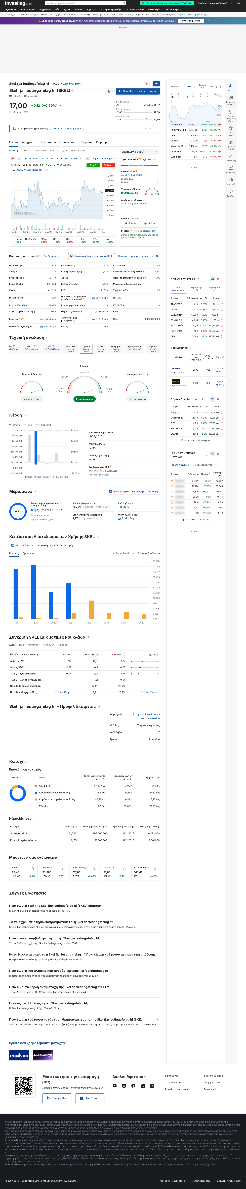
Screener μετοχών (135, 9)
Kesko (15, 867)
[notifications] (232, 3)
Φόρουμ (101, 142)
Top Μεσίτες (179, 347)
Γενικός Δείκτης (179, 124)
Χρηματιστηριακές (148, 725)
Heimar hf (47, 867)
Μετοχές (215, 86)
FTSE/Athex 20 (178, 130)
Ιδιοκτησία (41, 150)
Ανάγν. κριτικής (220, 369)
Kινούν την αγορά (183, 278)
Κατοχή (17, 761)
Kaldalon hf (109, 867)
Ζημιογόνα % (214, 288)
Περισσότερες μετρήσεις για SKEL (139, 256)
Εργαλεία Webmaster (177, 1089)
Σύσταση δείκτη (78, 150)
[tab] (11, 349)
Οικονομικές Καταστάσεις (59, 142)
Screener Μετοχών (29, 14)
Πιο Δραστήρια (178, 288)
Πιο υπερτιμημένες (202, 465)
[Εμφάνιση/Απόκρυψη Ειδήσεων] (88, 158)
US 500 (174, 140)
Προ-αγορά (55, 14)
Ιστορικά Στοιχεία (58, 150)
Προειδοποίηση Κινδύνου (228, 1181)
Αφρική (181, 14)
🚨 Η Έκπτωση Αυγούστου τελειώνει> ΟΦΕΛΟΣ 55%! (167, 3)
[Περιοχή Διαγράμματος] (19, 158)
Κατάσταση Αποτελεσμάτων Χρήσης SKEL (52, 536)
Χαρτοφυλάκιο (174, 1082)
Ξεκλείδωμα (150, 105)
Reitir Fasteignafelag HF (85, 867)
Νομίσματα (176, 86)
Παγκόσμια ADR (100, 14)
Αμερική (129, 14)
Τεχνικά (86, 142)
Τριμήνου (28, 553)
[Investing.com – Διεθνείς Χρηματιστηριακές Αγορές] (18, 3)
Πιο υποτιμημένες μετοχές (183, 455)
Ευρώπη (139, 14)
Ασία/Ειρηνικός (169, 14)
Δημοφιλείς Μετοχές (185, 399)
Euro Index (176, 157)
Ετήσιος (14, 553)
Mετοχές (11, 14)
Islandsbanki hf (141, 867)
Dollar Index (177, 151)
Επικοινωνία (210, 1089)
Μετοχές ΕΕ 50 (178, 146)
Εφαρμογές (171, 1075)
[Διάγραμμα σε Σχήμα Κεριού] (12, 158)
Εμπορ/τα (202, 86)
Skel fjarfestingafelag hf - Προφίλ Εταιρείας (52, 706)
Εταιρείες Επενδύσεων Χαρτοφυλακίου (146, 716)
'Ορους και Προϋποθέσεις (172, 1181)
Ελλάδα (44, 14)
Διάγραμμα (29, 142)
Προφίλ (28, 150)
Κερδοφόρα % (197, 288)
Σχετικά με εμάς (213, 1075)
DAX (173, 135)
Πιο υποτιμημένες (180, 465)
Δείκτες (191, 86)
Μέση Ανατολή (152, 14)
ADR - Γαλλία (117, 14)
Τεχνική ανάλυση (26, 337)
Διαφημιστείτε (212, 1082)
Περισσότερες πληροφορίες (69, 128)
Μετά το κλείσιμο (70, 14)
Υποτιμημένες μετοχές (198, 14)
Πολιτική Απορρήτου (200, 1181)
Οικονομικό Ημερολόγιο (111, 9)
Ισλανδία (154, 739)
